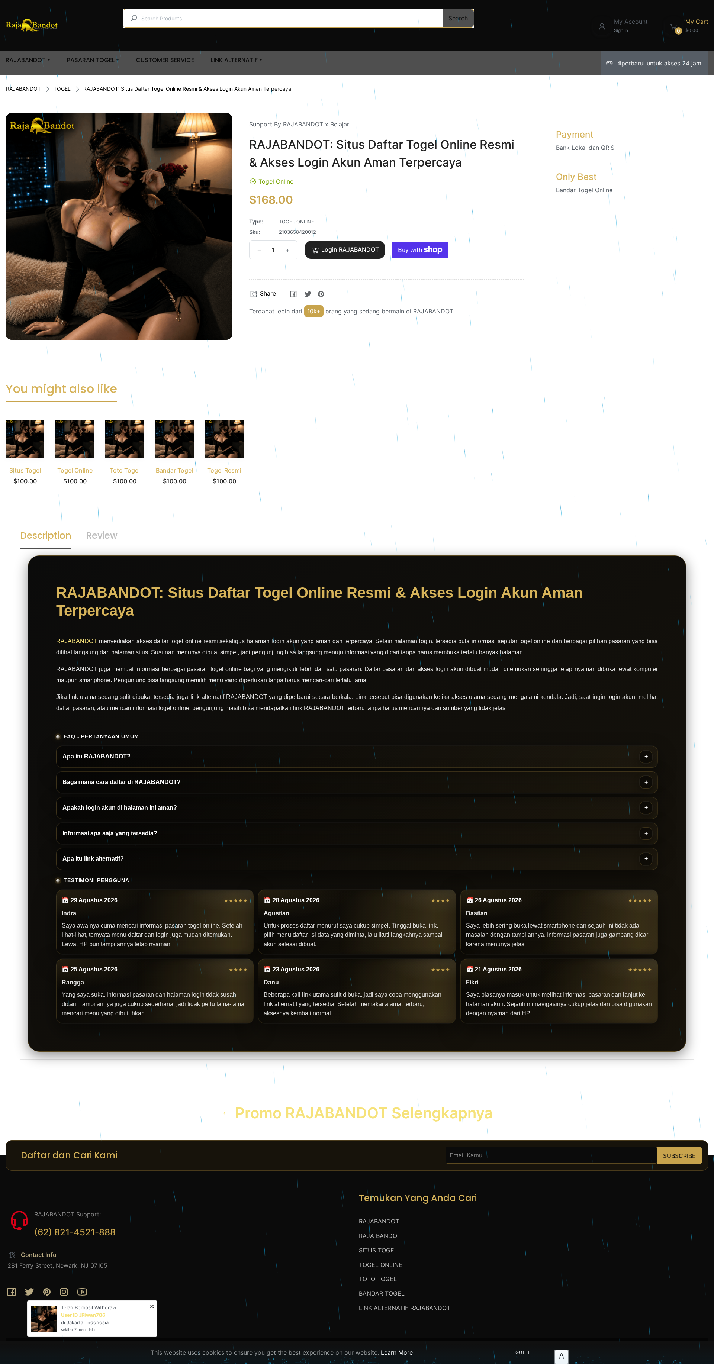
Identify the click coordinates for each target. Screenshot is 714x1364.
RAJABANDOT (23, 89)
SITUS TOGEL (378, 1250)
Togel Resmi (224, 470)
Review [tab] (102, 535)
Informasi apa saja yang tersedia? (109, 833)
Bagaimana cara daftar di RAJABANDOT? (121, 782)
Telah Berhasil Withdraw (88, 1307)
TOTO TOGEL (378, 1279)
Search (458, 18)
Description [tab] (45, 535)
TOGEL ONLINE (380, 1264)
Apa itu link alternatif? (93, 858)
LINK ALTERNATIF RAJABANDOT (404, 1308)
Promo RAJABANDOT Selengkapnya (362, 1113)
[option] (25, 461)
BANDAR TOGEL (382, 1293)
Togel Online (75, 470)
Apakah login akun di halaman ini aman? (119, 807)
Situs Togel (25, 470)
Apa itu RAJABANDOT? (96, 756)
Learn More (397, 1352)
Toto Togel (125, 470)
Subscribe (679, 1156)
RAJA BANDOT (380, 1235)
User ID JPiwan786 (83, 1315)
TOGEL (62, 89)
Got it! (523, 1352)
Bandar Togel (174, 470)
